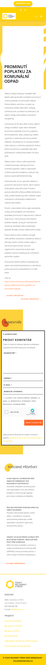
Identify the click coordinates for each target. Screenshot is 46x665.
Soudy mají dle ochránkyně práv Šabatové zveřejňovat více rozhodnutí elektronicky (20, 481)
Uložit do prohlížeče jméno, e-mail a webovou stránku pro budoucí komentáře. (22, 401)
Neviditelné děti (11, 636)
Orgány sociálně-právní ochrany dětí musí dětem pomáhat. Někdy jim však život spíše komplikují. (23, 539)
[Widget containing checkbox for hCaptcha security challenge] (20, 412)
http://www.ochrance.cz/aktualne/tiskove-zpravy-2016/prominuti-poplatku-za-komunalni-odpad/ (23, 285)
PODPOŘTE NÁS (23, 3)
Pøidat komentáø (34, 422)
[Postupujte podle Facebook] (21, 10)
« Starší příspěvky (15, 563)
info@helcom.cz (17, 609)
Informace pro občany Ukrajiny (17, 646)
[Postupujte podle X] (25, 10)
